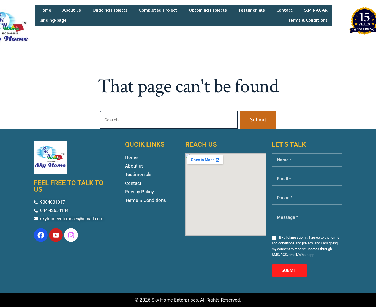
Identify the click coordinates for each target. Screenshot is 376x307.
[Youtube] (56, 235)
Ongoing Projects (110, 10)
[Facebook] (41, 235)
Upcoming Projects (208, 10)
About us (71, 10)
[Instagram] (71, 235)
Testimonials (251, 10)
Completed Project (158, 10)
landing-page (53, 20)
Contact (284, 10)
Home (45, 10)
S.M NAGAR (316, 10)
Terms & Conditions (308, 20)
